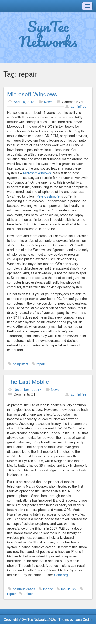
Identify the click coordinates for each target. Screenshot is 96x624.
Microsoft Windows (32, 94)
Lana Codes (83, 619)
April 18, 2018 (24, 101)
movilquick (68, 589)
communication (24, 589)
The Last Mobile (28, 381)
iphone (48, 589)
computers (20, 364)
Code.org (61, 574)
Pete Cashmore (48, 196)
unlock (28, 593)
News (48, 101)
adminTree (78, 106)
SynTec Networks (48, 33)
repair (40, 364)
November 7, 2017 (27, 389)
